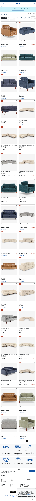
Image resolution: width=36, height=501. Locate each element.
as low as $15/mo (3, 46)
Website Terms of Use (13, 495)
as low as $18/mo (3, 229)
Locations (3, 475)
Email (19, 469)
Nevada (12, 477)
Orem (1, 480)
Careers (2, 486)
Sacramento (29, 479)
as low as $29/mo (21, 255)
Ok (21, 496)
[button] (4, 18)
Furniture (12, 14)
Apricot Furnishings (7, 14)
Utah (2, 477)
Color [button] (29, 17)
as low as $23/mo (21, 307)
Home (4, 495)
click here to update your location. (18, 10)
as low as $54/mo (4, 150)
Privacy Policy (29, 494)
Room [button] (33, 17)
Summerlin (12, 480)
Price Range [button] (21, 17)
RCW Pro (2, 485)
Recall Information (7, 495)
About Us (2, 490)
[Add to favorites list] (17, 22)
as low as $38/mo (4, 255)
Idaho (21, 477)
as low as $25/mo (4, 307)
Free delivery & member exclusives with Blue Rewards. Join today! (18, 1)
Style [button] (26, 17)
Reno (12, 479)
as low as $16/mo (21, 281)
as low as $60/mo (21, 333)
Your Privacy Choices (30, 496)
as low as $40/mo (21, 124)
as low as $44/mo (21, 229)
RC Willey (2, 14)
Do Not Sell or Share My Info (17, 496)
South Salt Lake (3, 481)
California (29, 477)
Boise (20, 478)
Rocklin (28, 478)
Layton (2, 479)
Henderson (12, 478)
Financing (2, 487)
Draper (2, 478)
